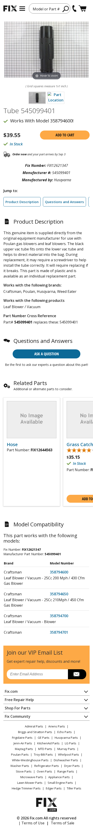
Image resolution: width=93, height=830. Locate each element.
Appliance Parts (59, 777)
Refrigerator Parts (46, 766)
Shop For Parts (17, 708)
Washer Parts (19, 766)
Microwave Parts (31, 777)
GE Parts (43, 738)
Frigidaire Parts (22, 738)
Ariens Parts (56, 726)
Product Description (22, 201)
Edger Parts (54, 788)
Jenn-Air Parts (23, 743)
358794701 (59, 632)
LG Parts (70, 743)
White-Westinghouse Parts (30, 760)
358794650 (59, 594)
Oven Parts (44, 771)
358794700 (59, 615)
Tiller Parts (74, 788)
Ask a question (46, 353)
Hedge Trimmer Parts (26, 788)
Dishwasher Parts (66, 760)
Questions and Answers (64, 201)
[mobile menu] (22, 8)
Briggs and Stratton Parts (35, 732)
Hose (12, 444)
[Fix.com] (10, 8)
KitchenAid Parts (48, 743)
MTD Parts (45, 749)
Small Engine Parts (60, 783)
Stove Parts (24, 771)
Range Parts (65, 771)
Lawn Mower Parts (29, 783)
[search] (66, 8)
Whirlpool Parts (68, 754)
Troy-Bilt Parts (43, 754)
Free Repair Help (19, 699)
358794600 (59, 572)
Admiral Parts (34, 726)
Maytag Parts (24, 749)
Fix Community (17, 716)
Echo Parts (64, 732)
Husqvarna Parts (66, 738)
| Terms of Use (31, 823)
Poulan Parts (20, 754)
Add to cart (65, 135)
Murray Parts (66, 749)
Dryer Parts (72, 766)
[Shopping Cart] (82, 8)
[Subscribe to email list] (77, 674)
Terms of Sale (62, 823)
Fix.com (11, 691)
